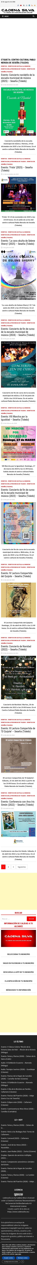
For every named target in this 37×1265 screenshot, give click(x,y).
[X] (24, 5)
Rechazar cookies (23, 1258)
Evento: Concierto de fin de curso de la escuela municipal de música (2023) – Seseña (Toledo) (18, 492)
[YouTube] (21, 5)
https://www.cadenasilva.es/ (18, 1211)
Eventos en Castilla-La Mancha (19, 66)
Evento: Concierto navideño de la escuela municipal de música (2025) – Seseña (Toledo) (18, 78)
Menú (7, 16)
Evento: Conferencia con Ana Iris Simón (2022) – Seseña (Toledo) (17, 803)
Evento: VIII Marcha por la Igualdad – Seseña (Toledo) (15, 418)
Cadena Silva (21, 1198)
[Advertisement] (18, 37)
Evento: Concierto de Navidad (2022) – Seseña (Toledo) (16, 648)
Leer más (18, 1254)
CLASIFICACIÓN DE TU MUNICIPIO (18, 981)
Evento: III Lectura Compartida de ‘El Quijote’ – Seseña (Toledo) (18, 730)
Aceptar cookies (8, 1258)
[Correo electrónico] (35, 5)
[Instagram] (26, 5)
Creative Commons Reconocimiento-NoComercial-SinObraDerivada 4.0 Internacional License (20, 1203)
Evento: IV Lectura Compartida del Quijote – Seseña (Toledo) (16, 575)
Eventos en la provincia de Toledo (13, 69)
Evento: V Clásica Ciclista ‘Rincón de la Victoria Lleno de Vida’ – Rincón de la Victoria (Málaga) (18, 1050)
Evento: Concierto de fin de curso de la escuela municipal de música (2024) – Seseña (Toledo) (18, 332)
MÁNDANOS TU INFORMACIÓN (18, 990)
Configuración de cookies (11, 1261)
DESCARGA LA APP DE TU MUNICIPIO (18, 972)
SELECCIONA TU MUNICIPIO (18, 954)
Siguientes (22, 867)
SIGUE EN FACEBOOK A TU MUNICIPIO (18, 963)
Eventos (4, 66)
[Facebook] (18, 5)
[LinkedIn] (29, 5)
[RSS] (32, 5)
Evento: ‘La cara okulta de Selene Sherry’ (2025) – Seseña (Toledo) (18, 242)
